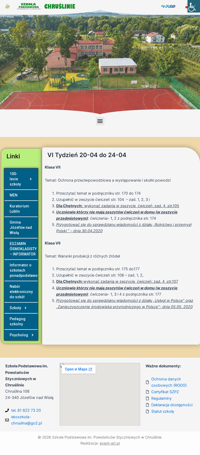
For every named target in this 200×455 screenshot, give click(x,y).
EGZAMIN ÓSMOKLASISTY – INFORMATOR (23, 249)
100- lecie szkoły (15, 179)
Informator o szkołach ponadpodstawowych (24, 270)
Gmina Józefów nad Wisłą (21, 227)
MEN (13, 195)
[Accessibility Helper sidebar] (194, 6)
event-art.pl (110, 443)
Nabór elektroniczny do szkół (21, 291)
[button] (100, 121)
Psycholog (19, 335)
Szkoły (15, 308)
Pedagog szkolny (18, 321)
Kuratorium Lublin (19, 208)
